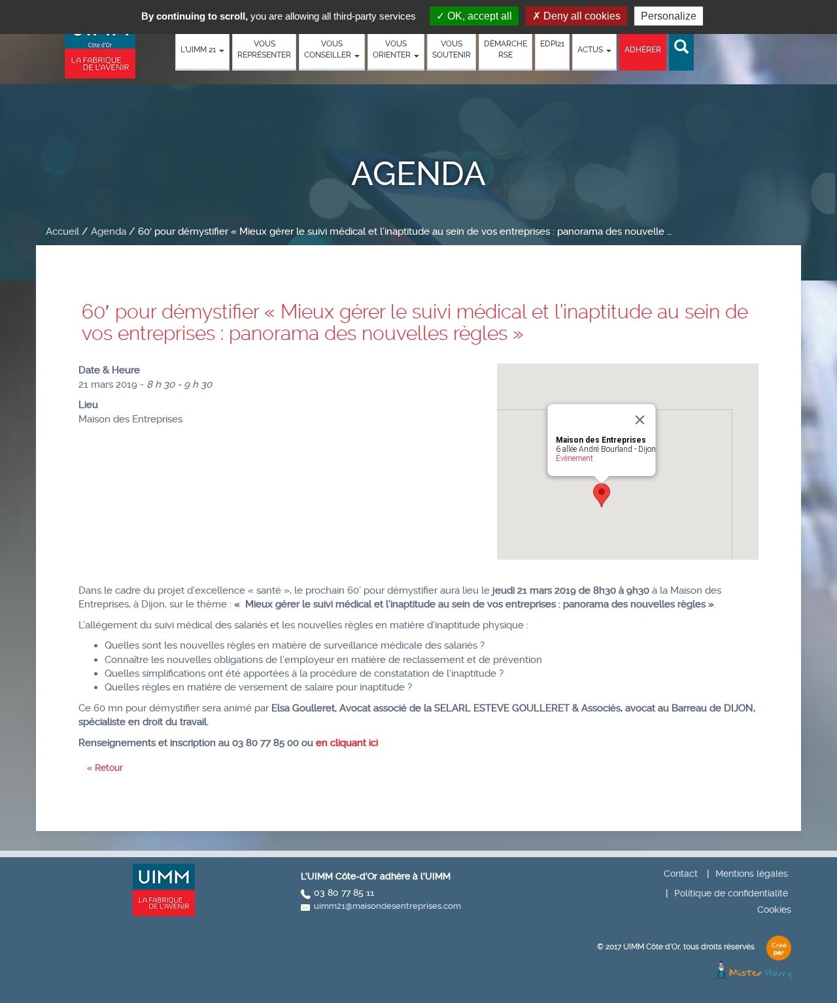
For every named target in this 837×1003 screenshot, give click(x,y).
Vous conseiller (328, 49)
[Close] (640, 419)
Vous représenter (264, 49)
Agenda (108, 231)
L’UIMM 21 (199, 49)
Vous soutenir (451, 49)
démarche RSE (505, 49)
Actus (591, 49)
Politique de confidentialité (731, 893)
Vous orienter (393, 49)
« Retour (105, 767)
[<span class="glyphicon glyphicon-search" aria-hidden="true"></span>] (681, 47)
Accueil (62, 231)
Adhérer (642, 49)
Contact (681, 873)
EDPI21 (552, 43)
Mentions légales (751, 873)
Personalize (668, 16)
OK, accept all (478, 16)
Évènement (574, 458)
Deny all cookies (581, 16)
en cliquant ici (347, 743)
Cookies (774, 909)
